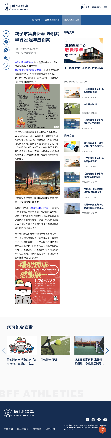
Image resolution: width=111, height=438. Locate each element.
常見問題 (37, 429)
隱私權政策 (22, 429)
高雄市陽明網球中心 (24, 62)
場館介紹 (36, 19)
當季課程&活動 (52, 19)
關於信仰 (8, 429)
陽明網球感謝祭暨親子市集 (28, 70)
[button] (107, 351)
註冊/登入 (96, 7)
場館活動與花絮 (71, 19)
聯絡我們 (50, 429)
